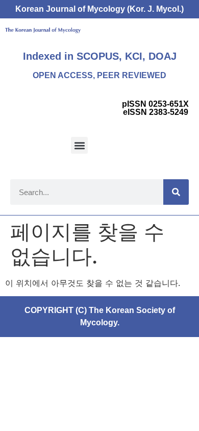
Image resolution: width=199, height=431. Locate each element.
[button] (79, 145)
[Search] (176, 192)
